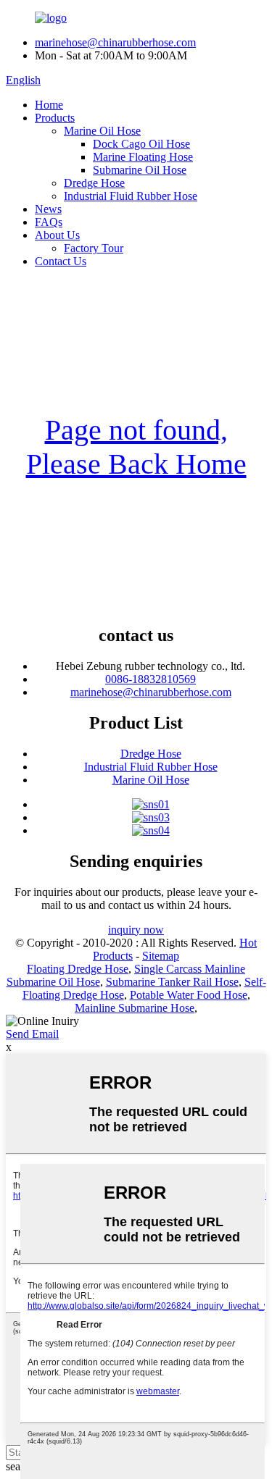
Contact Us (60, 261)
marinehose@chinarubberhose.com (115, 42)
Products (55, 118)
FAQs (48, 222)
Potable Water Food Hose (188, 995)
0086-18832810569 (150, 679)
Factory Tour (93, 248)
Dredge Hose (94, 183)
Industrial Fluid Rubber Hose (130, 196)
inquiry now (136, 929)
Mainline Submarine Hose (134, 1008)
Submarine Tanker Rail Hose (172, 982)
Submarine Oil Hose (139, 170)
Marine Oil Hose (102, 131)
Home (49, 105)
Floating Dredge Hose (77, 969)
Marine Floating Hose (143, 157)
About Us (57, 235)
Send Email (32, 1034)
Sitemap (160, 956)
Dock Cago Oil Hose (141, 144)
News (48, 209)
